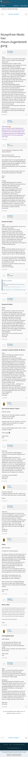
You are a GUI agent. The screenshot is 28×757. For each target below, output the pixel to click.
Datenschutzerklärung (13, 748)
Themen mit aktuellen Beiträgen (9, 9)
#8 (26, 440)
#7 (26, 397)
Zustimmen (9, 754)
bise (8, 144)
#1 (26, 114)
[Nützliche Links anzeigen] (26, 14)
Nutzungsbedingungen (19, 744)
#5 (26, 293)
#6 (26, 339)
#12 (26, 593)
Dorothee (10, 51)
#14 (26, 657)
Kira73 (9, 402)
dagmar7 (9, 599)
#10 (26, 501)
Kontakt (6, 744)
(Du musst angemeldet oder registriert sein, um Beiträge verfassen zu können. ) (14, 712)
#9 (26, 481)
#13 (26, 625)
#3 (26, 210)
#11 (26, 533)
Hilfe (10, 744)
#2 (26, 139)
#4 (26, 269)
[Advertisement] (14, 24)
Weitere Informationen (16, 754)
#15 (26, 706)
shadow (9, 120)
